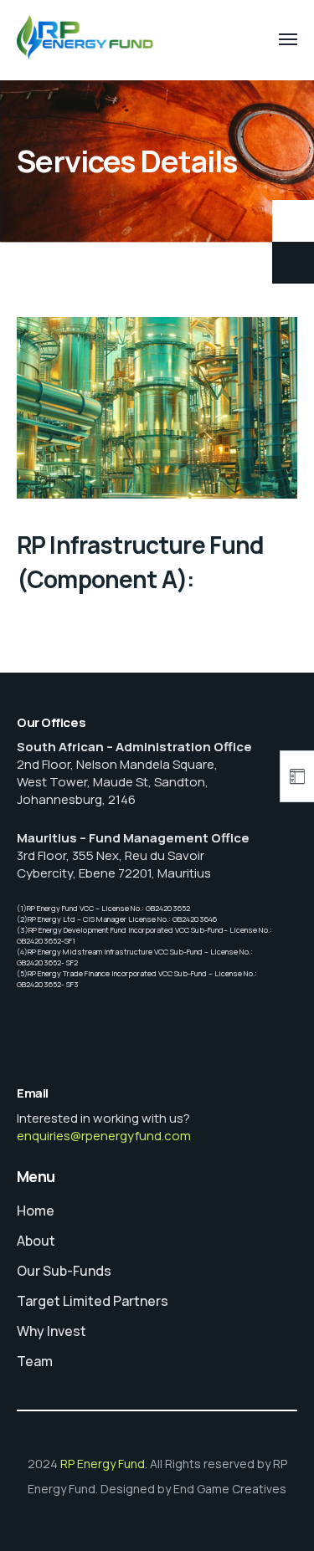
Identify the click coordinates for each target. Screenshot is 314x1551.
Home (35, 1210)
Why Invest (51, 1331)
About (36, 1240)
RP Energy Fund (102, 1464)
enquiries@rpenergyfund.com (104, 1135)
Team (35, 1361)
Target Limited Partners (92, 1301)
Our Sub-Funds (64, 1271)
